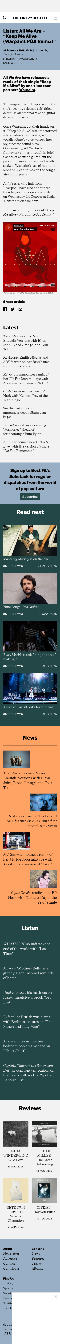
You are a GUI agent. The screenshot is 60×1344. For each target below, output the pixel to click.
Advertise (10, 1259)
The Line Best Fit (30, 17)
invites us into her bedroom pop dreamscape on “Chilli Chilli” (26, 1046)
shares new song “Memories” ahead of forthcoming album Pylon (24, 429)
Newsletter (11, 1254)
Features (38, 1259)
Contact (9, 1264)
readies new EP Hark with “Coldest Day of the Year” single (25, 395)
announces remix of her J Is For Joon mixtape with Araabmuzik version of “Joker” (25, 378)
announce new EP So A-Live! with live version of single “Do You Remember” (26, 446)
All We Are (12, 77)
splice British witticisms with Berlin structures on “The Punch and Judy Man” (27, 1022)
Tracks (10, 59)
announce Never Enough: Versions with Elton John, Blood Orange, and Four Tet (25, 343)
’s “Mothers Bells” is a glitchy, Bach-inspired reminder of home (29, 973)
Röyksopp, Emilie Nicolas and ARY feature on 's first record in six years (26, 362)
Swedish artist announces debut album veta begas (24, 412)
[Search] (4, 18)
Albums (37, 1269)
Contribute (11, 1269)
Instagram (11, 1283)
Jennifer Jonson (13, 54)
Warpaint (27, 89)
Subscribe (30, 496)
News (36, 1254)
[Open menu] (55, 17)
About (7, 1249)
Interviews (13, 566)
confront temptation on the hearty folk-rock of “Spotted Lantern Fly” (28, 1073)
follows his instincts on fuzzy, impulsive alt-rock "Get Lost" (27, 997)
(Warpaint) (28, 59)
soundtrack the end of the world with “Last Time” (27, 949)
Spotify (8, 1288)
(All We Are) (13, 63)
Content (38, 1249)
